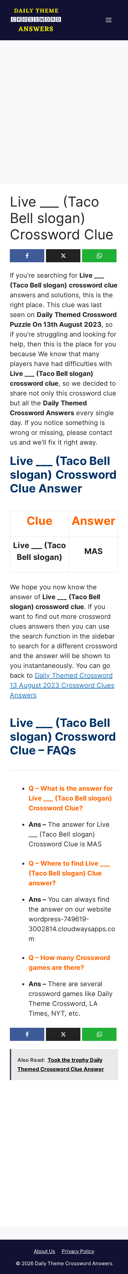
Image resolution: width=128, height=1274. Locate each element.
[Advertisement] (64, 117)
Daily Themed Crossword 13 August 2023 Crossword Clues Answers (62, 685)
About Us (44, 1251)
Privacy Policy (78, 1251)
